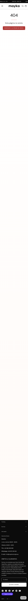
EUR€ (2, 598)
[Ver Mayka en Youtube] (20, 591)
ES (7, 598)
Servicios (3, 526)
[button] (22, 6)
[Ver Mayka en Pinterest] (16, 591)
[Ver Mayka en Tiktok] (6, 591)
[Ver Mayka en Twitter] (13, 591)
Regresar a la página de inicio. (14, 28)
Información (3, 531)
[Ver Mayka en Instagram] (2, 591)
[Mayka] (14, 6)
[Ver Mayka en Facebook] (9, 591)
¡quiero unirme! (14, 584)
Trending (3, 521)
